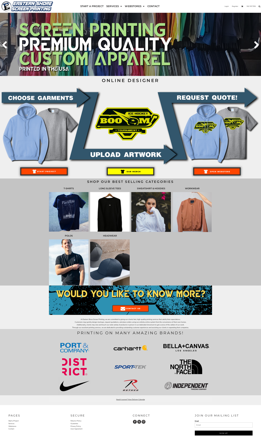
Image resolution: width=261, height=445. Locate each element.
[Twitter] (139, 422)
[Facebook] (135, 422)
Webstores (12, 426)
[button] (114, 6)
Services (11, 423)
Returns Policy (76, 421)
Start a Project (13, 421)
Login (227, 6)
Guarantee (74, 423)
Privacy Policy (76, 426)
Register (235, 6)
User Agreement (76, 429)
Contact (11, 429)
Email (197, 421)
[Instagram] (143, 422)
